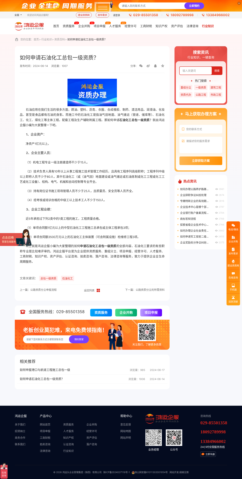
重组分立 (186, 87)
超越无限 (184, 472)
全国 (17, 15)
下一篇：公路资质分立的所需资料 (145, 289)
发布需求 (102, 15)
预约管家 (79, 339)
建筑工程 (216, 87)
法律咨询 (45, 450)
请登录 (116, 15)
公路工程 (201, 94)
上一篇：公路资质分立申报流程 (38, 289)
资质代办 (186, 94)
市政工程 (216, 94)
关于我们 (20, 424)
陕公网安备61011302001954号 (151, 472)
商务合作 (20, 437)
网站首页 (45, 424)
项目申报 (151, 313)
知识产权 (68, 437)
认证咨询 (68, 444)
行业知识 (46, 39)
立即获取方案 (201, 160)
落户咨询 (91, 444)
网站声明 (125, 437)
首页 (36, 39)
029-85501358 (145, 15)
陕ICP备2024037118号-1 (116, 472)
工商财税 (45, 437)
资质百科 (59, 39)
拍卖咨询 (45, 444)
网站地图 (125, 431)
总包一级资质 (48, 278)
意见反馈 (125, 424)
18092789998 (182, 15)
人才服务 (68, 431)
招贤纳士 (20, 431)
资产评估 (91, 437)
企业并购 (126, 313)
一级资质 (201, 87)
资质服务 (101, 313)
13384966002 (218, 15)
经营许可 (91, 431)
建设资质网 (84, 15)
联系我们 (20, 444)
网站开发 (174, 472)
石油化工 (67, 278)
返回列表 (89, 290)
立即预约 (194, 5)
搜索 (217, 70)
